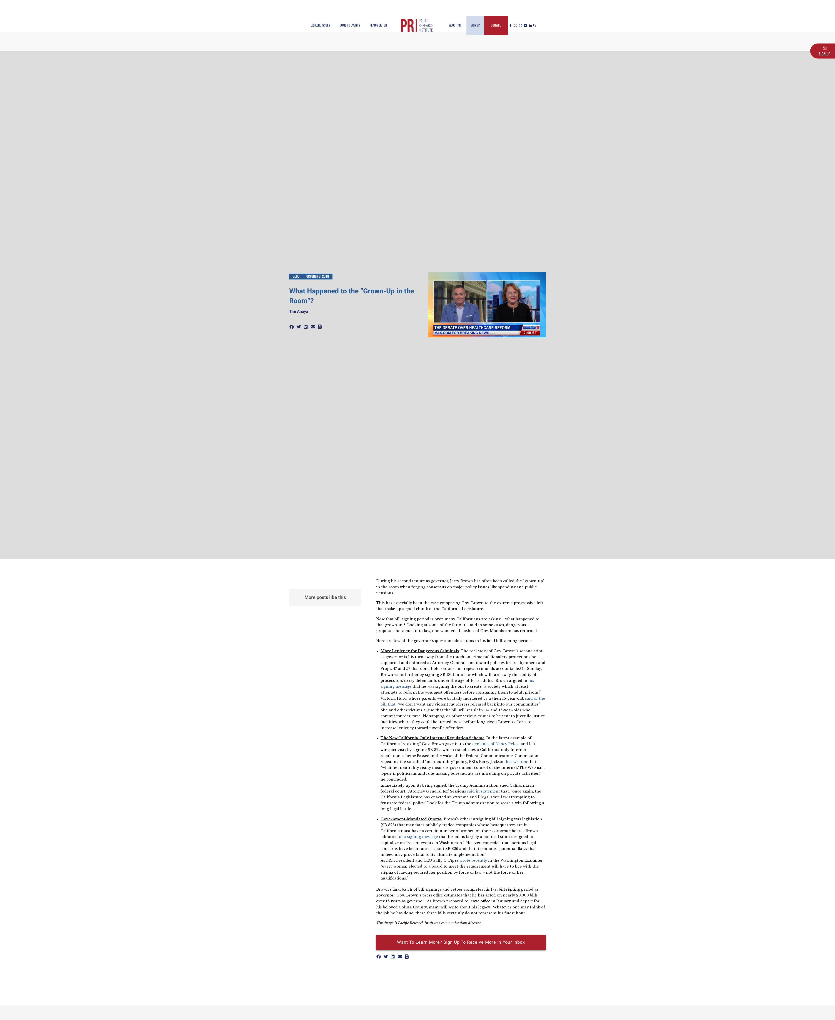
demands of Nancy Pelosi (496, 744)
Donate (496, 25)
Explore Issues (320, 25)
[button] (534, 25)
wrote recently (473, 860)
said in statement (483, 791)
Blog (296, 276)
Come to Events (350, 25)
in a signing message (418, 836)
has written (516, 761)
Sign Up (475, 25)
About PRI (455, 25)
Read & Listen (378, 25)
